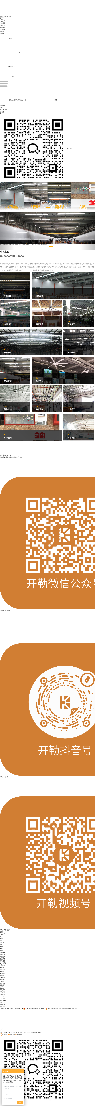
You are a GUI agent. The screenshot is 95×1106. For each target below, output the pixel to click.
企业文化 (2, 988)
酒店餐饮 (2, 967)
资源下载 (2, 25)
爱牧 (1, 944)
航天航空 (2, 959)
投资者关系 (3, 1000)
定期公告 (2, 1004)
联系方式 (2, 1006)
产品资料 (2, 975)
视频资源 (2, 977)
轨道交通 (2, 969)
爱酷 (1, 946)
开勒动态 (2, 29)
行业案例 (2, 23)
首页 (1, 19)
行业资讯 (2, 996)
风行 (1, 940)
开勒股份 (2, 33)
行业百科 (2, 998)
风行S (1, 950)
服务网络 (2, 984)
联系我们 (2, 31)
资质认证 (2, 986)
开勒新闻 (2, 992)
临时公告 (2, 1002)
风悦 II (2, 942)
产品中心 (2, 21)
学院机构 (2, 965)
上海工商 (50, 1008)
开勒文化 (2, 994)
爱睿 (1, 948)
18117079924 (11, 67)
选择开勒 (2, 27)
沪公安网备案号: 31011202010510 (35, 1008)
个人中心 (11, 76)
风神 (1, 938)
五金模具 (2, 971)
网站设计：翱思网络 (71, 1008)
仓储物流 (2, 957)
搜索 (10, 39)
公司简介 (2, 982)
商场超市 (2, 961)
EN (19, 52)
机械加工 (2, 955)
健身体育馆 (3, 963)
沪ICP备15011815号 (59, 1008)
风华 (1, 108)
